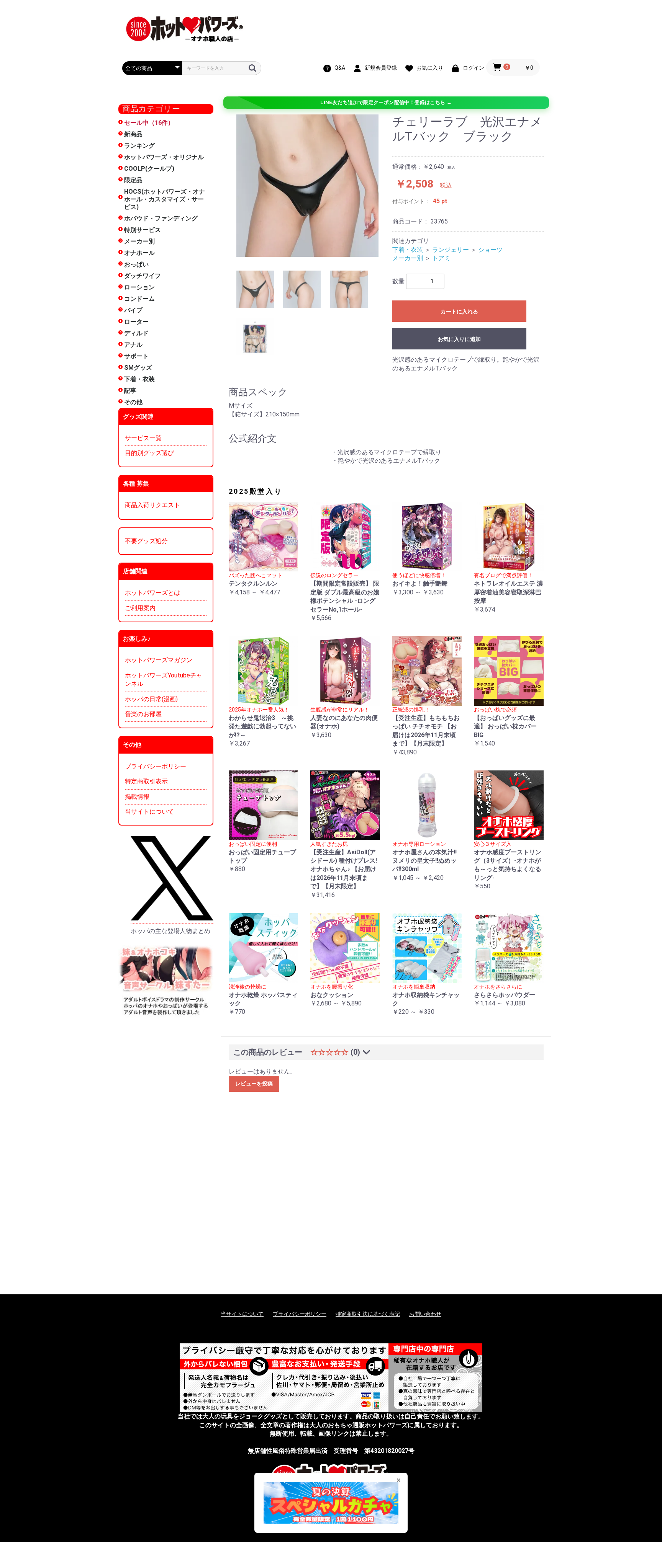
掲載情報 (137, 796)
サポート (136, 356)
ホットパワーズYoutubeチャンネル (163, 679)
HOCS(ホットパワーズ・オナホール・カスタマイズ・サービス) (164, 199)
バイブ (133, 310)
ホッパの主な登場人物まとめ (170, 931)
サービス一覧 (143, 438)
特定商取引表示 (146, 781)
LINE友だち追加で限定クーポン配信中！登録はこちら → (386, 102)
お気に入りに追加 (459, 339)
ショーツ (490, 249)
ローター (136, 321)
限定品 (133, 180)
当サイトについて (149, 811)
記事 (130, 390)
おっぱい (136, 264)
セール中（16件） (149, 122)
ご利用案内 (140, 608)
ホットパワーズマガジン (158, 660)
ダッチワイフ (142, 275)
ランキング (139, 145)
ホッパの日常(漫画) (151, 699)
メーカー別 (139, 241)
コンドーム (139, 298)
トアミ (441, 258)
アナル (133, 344)
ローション (139, 287)
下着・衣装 (139, 379)
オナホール (139, 252)
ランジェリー (450, 249)
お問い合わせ (425, 1314)
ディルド (136, 333)
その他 (133, 402)
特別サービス (142, 229)
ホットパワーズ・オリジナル (164, 157)
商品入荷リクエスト (152, 505)
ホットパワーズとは (152, 592)
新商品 (133, 134)
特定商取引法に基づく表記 (368, 1314)
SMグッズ (138, 367)
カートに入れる (459, 311)
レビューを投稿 (254, 1083)
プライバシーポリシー (155, 766)
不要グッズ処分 (146, 541)
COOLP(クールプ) (149, 168)
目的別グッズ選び (149, 453)
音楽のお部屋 (143, 714)
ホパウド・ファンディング (161, 218)
